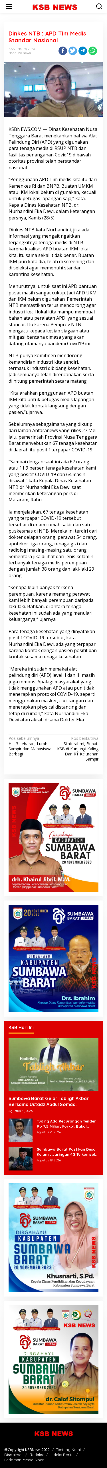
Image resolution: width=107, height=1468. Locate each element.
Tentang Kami (68, 1449)
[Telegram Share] (82, 51)
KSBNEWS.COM (25, 129)
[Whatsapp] (92, 51)
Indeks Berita (62, 1454)
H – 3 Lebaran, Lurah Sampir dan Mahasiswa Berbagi (30, 746)
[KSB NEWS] (55, 6)
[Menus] (8, 6)
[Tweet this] (72, 51)
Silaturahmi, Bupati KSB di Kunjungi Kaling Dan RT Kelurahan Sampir (77, 749)
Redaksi (37, 1454)
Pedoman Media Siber (24, 1459)
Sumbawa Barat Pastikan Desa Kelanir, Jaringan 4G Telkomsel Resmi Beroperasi (66, 1152)
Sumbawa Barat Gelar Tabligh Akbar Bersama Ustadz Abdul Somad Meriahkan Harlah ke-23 (49, 1101)
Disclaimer (13, 1454)
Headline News (20, 53)
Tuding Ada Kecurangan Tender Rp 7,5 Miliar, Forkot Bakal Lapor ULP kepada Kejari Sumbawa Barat (66, 1124)
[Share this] (62, 51)
